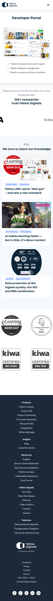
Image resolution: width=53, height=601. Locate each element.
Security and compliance (26, 467)
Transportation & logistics (26, 528)
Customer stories (26, 447)
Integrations (26, 428)
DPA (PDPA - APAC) (26, 578)
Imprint (26, 574)
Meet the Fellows (26, 496)
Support (26, 459)
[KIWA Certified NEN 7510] (32, 359)
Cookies (26, 570)
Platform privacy (27, 472)
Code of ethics (26, 504)
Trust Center (26, 480)
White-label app (26, 432)
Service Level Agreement (26, 463)
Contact (26, 508)
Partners (26, 500)
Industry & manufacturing (26, 532)
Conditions (26, 562)
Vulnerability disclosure (26, 476)
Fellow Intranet (26, 406)
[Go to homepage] (9, 4)
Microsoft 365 (26, 423)
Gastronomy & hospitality (26, 524)
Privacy (26, 566)
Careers (26, 513)
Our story (26, 491)
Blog (26, 443)
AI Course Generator (27, 419)
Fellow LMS (26, 411)
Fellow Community (26, 415)
